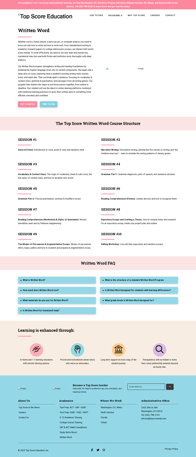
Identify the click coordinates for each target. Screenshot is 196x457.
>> (170, 386)
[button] (57, 280)
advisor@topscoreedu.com (153, 418)
